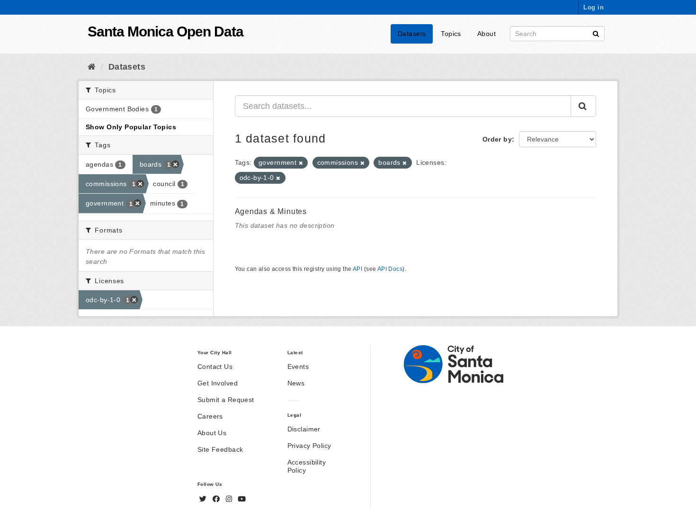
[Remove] (301, 163)
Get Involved (217, 383)
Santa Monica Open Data (165, 31)
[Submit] (596, 33)
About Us (211, 433)
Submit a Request (225, 399)
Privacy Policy (309, 445)
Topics (451, 33)
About (486, 33)
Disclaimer (304, 429)
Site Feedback (220, 449)
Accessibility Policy (306, 466)
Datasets (412, 33)
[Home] (92, 67)
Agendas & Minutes (271, 211)
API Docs (389, 269)
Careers (210, 416)
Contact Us (214, 366)
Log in (593, 7)
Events (298, 366)
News (296, 383)
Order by (497, 139)
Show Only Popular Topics (131, 127)
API (357, 269)
